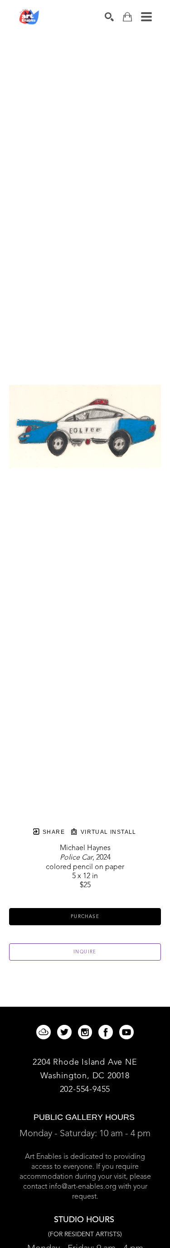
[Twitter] (66, 1032)
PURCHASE (85, 916)
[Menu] (146, 16)
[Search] (109, 16)
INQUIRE (85, 952)
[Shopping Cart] (127, 17)
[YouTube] (126, 1032)
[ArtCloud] (45, 1032)
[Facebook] (107, 1032)
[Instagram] (86, 1032)
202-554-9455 (85, 1089)
